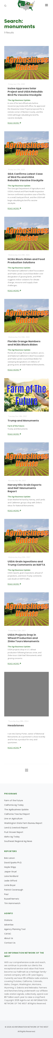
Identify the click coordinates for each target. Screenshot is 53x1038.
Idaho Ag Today (12, 836)
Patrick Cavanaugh (13, 889)
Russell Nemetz (11, 898)
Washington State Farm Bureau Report (23, 823)
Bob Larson (9, 858)
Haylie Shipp (10, 867)
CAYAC (7, 933)
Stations (8, 920)
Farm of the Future (13, 800)
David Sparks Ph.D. (13, 862)
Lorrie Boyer (10, 885)
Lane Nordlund (11, 876)
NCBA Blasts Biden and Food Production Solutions (26, 260)
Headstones (16, 725)
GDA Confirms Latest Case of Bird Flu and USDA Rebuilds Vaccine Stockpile (25, 177)
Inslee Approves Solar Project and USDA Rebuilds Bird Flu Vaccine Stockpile (25, 92)
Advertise (8, 924)
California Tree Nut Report (17, 814)
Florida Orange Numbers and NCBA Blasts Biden (24, 343)
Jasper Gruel (10, 871)
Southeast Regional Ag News (18, 841)
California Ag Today (14, 805)
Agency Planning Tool (14, 929)
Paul (6, 894)
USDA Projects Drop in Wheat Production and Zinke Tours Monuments (23, 638)
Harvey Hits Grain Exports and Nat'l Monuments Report (24, 488)
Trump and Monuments (23, 420)
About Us (8, 938)
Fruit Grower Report (13, 832)
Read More (14, 123)
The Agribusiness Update (16, 809)
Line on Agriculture (13, 818)
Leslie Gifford (10, 880)
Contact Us (9, 942)
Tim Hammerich (12, 903)
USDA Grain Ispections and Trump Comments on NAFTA (26, 563)
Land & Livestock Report (16, 827)
